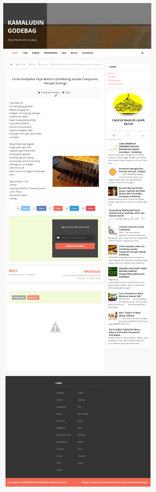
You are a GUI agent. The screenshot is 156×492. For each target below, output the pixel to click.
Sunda (59, 456)
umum (80, 463)
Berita (74, 52)
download (61, 406)
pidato (81, 441)
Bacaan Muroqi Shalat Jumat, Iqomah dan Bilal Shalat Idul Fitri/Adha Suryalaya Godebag (132, 192)
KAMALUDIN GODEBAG (26, 26)
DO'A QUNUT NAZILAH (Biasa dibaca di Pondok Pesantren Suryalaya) (124, 332)
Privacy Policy (114, 80)
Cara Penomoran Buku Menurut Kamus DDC (131, 295)
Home (15, 52)
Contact (111, 76)
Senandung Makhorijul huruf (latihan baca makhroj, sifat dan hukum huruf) (127, 213)
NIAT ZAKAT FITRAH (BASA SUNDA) (129, 314)
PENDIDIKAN (50, 52)
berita (59, 399)
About (111, 73)
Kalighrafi (60, 427)
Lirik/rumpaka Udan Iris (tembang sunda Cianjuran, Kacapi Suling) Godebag (132, 250)
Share (41, 208)
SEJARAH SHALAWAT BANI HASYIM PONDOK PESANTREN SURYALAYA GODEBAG (133, 272)
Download (87, 52)
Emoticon (33, 297)
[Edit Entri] (55, 95)
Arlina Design (120, 482)
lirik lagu (81, 434)
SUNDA (35, 52)
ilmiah (59, 413)
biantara (82, 399)
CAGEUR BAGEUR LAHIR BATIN (128, 122)
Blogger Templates (91, 482)
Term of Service (115, 83)
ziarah (59, 470)
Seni (64, 52)
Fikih (80, 406)
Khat (80, 427)
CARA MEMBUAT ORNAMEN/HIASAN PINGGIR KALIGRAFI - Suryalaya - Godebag (130, 147)
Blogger (144, 482)
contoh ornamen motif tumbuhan (131, 228)
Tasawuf (82, 456)
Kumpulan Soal (63, 434)
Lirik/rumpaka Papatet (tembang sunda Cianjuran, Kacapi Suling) (81, 277)
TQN (25, 52)
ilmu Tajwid (83, 413)
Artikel (80, 392)
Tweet (25, 208)
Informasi (60, 420)
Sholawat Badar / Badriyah (22, 274)
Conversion (18, 297)
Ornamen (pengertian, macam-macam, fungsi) (132, 170)
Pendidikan (61, 441)
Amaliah (60, 392)
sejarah (60, 449)
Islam (80, 420)
